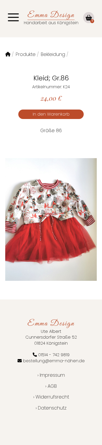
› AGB (51, 386)
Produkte (26, 54)
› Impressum (51, 375)
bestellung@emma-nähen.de (54, 361)
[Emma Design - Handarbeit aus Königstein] (7, 54)
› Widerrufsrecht (51, 397)
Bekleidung (53, 54)
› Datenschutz (51, 408)
